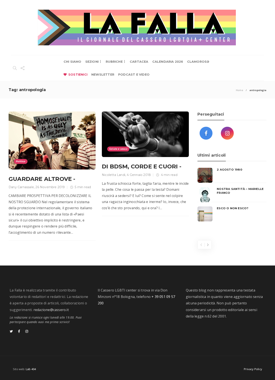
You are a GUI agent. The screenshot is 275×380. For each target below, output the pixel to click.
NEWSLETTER (102, 74)
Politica (21, 161)
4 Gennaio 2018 (139, 175)
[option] (231, 194)
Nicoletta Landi (113, 175)
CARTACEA (139, 62)
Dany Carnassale (21, 187)
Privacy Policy (253, 369)
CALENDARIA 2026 (167, 62)
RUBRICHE (114, 62)
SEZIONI (92, 62)
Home (239, 90)
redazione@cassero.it (51, 309)
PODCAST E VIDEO (134, 74)
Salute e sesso (118, 148)
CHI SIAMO (72, 62)
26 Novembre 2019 (50, 187)
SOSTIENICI (77, 74)
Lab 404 (31, 369)
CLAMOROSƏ (198, 62)
